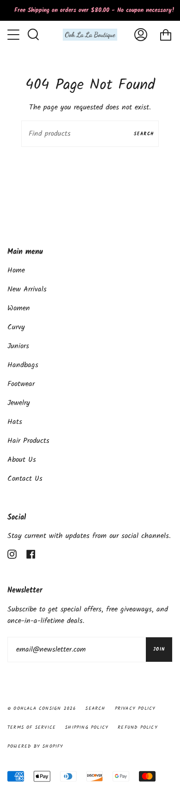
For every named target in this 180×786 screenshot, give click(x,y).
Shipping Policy (86, 727)
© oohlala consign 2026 (41, 708)
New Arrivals (27, 289)
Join (159, 649)
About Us (21, 460)
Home (16, 270)
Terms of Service (31, 727)
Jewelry (18, 403)
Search (144, 134)
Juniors (18, 346)
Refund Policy (138, 727)
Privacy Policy (135, 708)
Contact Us (24, 478)
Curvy (16, 327)
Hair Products (28, 441)
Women (18, 308)
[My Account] (141, 34)
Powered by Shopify (35, 746)
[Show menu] (14, 35)
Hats (14, 422)
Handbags (22, 365)
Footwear (21, 384)
